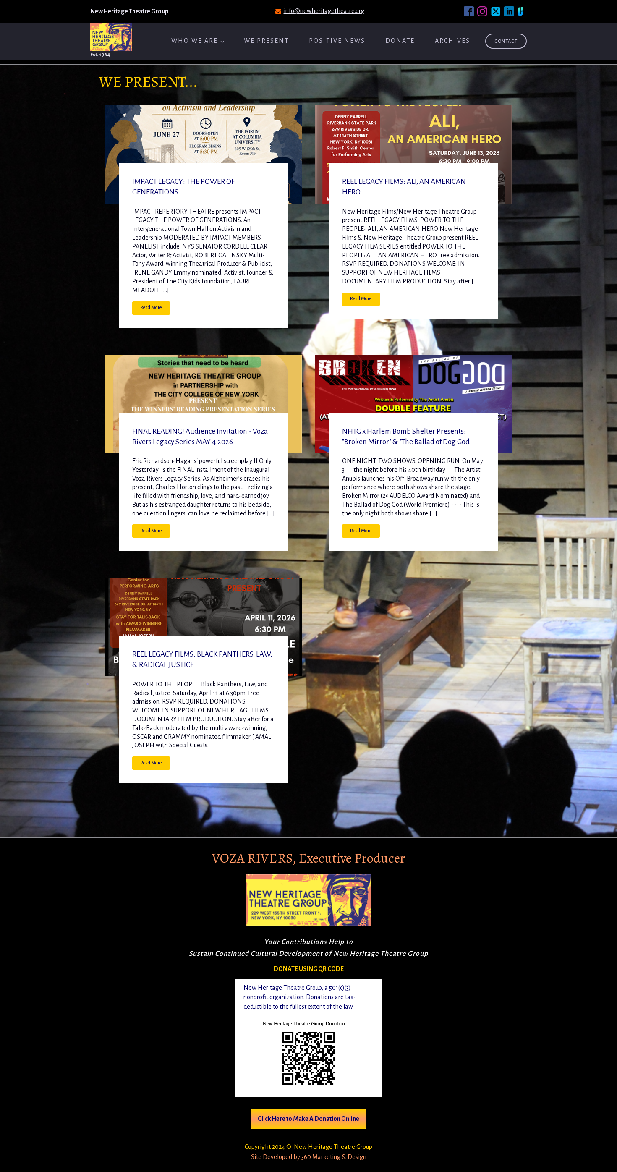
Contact (506, 41)
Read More (151, 307)
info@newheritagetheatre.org (324, 11)
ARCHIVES (452, 40)
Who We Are (194, 40)
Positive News (337, 40)
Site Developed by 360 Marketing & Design (308, 1157)
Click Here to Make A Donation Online (308, 1118)
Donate (400, 40)
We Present (266, 40)
